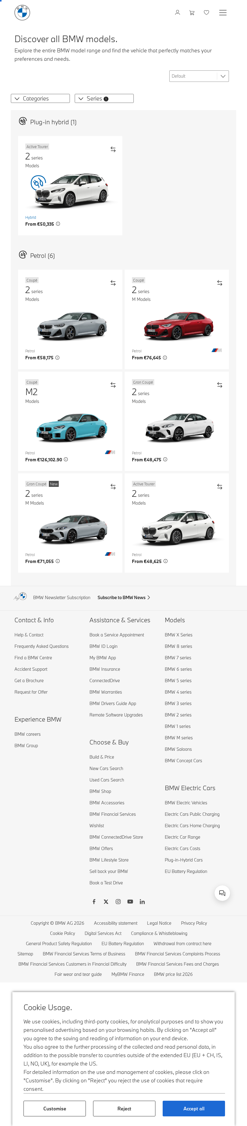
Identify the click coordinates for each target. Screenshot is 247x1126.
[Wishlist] (207, 12)
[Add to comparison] (113, 149)
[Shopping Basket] (193, 12)
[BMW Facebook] (94, 902)
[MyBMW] (178, 12)
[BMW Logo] (22, 12)
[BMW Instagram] (118, 902)
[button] (15, 98)
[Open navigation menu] (223, 12)
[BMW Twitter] (106, 902)
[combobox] (222, 893)
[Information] (58, 223)
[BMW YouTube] (130, 902)
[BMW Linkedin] (142, 902)
